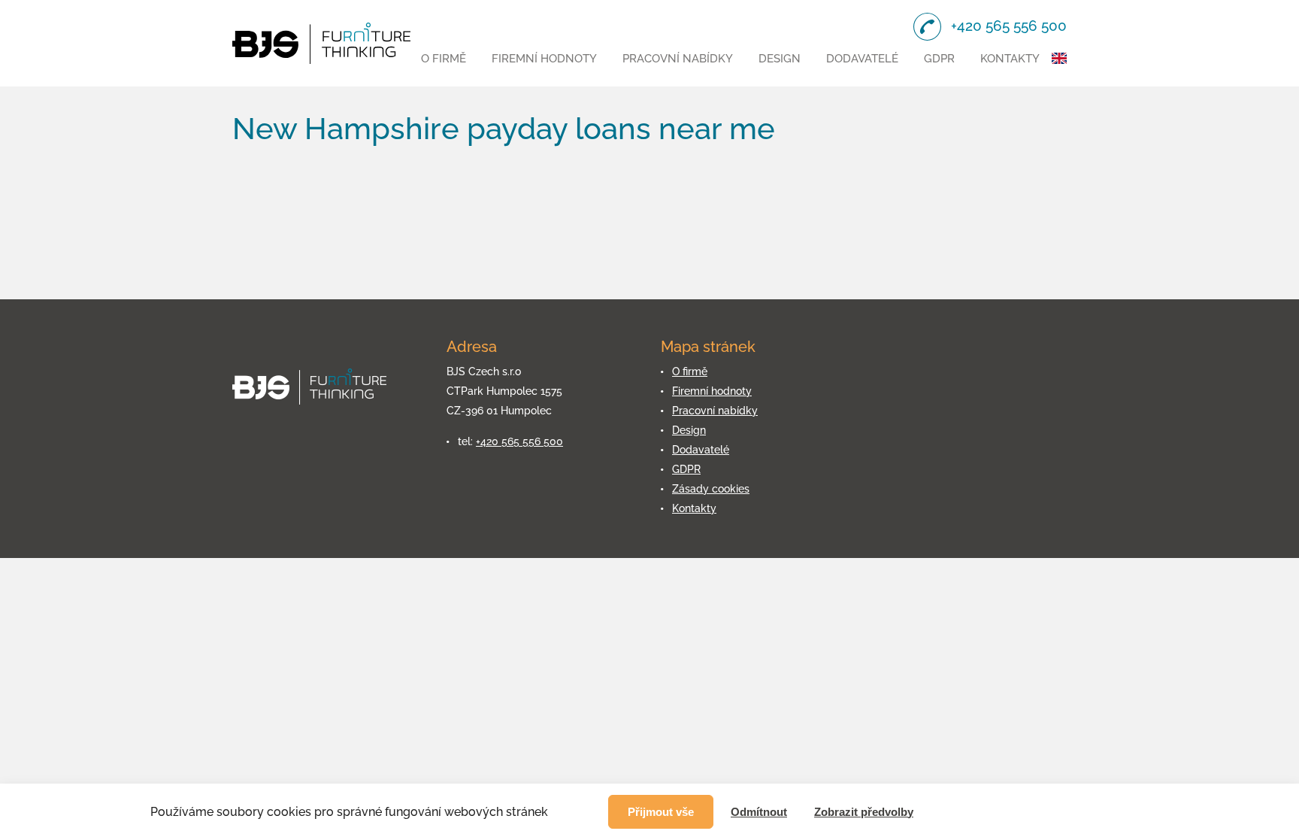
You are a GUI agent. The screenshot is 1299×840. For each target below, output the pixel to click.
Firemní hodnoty (544, 58)
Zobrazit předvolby (863, 811)
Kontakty (1010, 58)
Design (780, 58)
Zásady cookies (710, 489)
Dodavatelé (862, 58)
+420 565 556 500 (519, 441)
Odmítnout (759, 811)
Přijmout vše (661, 811)
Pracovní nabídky (677, 58)
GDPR (939, 58)
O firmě (443, 58)
